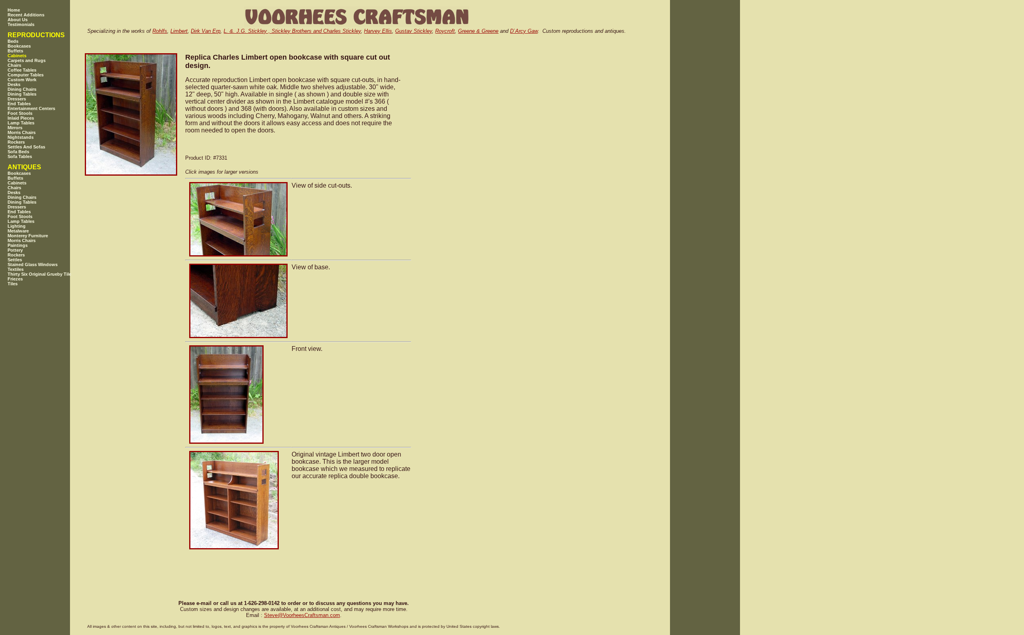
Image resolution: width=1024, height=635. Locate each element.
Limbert (179, 31)
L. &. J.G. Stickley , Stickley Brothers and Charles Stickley (292, 31)
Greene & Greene (478, 31)
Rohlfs (159, 31)
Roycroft (445, 31)
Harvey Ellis (378, 31)
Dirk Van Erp (205, 31)
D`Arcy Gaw (524, 31)
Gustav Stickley (413, 31)
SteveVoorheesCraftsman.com (302, 615)
